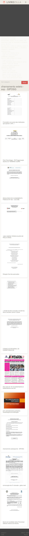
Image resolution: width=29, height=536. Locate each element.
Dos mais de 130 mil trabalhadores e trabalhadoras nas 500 (13, 387)
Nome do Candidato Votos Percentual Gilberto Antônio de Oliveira (13, 522)
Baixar (24, 82)
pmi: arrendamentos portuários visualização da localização (11, 411)
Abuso (26, 535)
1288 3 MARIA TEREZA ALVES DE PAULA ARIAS (13, 237)
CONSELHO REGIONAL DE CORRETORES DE (11, 349)
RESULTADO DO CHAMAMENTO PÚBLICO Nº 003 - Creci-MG (12, 199)
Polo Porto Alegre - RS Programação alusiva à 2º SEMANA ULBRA (13, 161)
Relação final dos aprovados (11, 274)
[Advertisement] (14, 20)
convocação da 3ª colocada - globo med (14, 485)
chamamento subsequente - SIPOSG (13, 449)
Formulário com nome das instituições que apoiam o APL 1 (13, 123)
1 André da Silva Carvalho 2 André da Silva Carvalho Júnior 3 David (13, 311)
